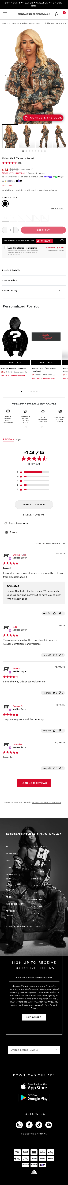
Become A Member (36, 173)
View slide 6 (38, 151)
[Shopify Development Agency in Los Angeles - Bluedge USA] (34, 1172)
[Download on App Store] (34, 1086)
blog (34, 893)
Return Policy (9, 290)
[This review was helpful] (55, 613)
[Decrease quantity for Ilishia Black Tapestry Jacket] (4, 230)
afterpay (37, 907)
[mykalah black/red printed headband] (46, 337)
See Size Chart (57, 208)
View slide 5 (35, 151)
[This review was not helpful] (60, 613)
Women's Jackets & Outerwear (26, 23)
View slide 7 (42, 151)
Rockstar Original (34, 1134)
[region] (34, 473)
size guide (13, 861)
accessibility (15, 904)
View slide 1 (23, 151)
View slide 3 (29, 151)
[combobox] (50, 543)
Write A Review (34, 504)
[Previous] (6, 75)
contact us (39, 854)
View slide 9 (46, 391)
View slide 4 (32, 151)
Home (5, 23)
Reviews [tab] (8, 439)
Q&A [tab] (18, 439)
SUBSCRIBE (34, 1017)
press (9, 897)
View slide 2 (26, 151)
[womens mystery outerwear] (15, 337)
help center (39, 847)
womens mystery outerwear (13, 368)
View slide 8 (45, 151)
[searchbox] (36, 523)
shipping (37, 879)
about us (12, 847)
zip (33, 921)
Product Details (11, 270)
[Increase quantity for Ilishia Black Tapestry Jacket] (16, 230)
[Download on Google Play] (34, 1097)
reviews (11, 854)
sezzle (35, 914)
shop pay (37, 900)
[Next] (62, 75)
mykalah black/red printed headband (44, 369)
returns (36, 886)
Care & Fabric (10, 280)
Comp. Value (25, 169)
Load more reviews (34, 783)
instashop (38, 872)
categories (13, 868)
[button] (62, 14)
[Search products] (57, 14)
